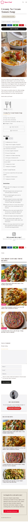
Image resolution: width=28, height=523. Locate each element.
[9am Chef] (2, 2)
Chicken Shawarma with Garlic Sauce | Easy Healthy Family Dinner (12, 284)
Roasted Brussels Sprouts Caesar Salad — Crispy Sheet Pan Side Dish (13, 481)
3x (11, 138)
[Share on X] (4, 25)
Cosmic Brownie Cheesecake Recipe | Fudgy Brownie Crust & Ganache (12, 331)
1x (6, 138)
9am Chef (8, 2)
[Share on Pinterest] (21, 25)
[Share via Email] (15, 25)
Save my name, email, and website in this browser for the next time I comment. (14, 377)
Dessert (4, 328)
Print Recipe (15, 22)
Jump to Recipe (6, 22)
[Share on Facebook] (9, 25)
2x (9, 138)
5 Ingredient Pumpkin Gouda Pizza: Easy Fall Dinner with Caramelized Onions (12, 307)
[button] (23, 2)
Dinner (3, 280)
